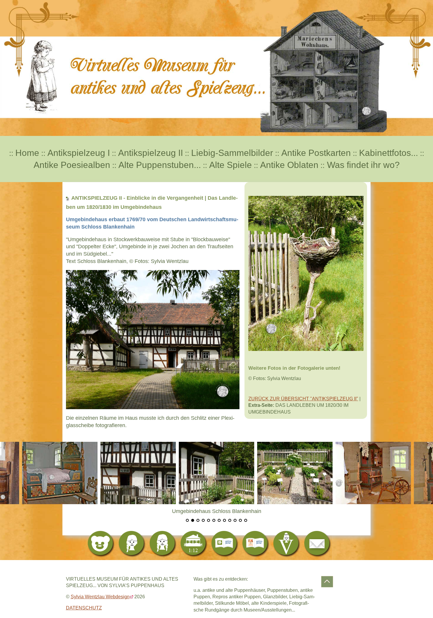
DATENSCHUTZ (84, 607)
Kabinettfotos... (388, 153)
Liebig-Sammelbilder (232, 153)
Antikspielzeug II (150, 153)
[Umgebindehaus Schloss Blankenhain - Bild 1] (108, 472)
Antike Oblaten (289, 165)
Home (27, 153)
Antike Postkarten (316, 153)
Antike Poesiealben (72, 165)
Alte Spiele (230, 165)
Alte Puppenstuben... (159, 165)
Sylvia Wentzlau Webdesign (100, 596)
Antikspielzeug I (78, 153)
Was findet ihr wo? (362, 165)
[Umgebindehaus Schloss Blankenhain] (186, 472)
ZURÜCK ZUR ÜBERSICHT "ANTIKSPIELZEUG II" (303, 398)
